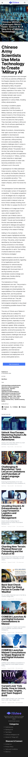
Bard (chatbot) (5, 394)
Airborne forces (5, 388)
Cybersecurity (9, 727)
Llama (14, 396)
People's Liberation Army (7, 399)
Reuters (3, 401)
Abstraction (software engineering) (10, 387)
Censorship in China (14, 394)
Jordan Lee (3, 702)
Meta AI (19, 396)
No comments (12, 35)
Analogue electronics (6, 390)
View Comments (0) (14, 364)
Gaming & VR (5, 682)
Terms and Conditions (11, 749)
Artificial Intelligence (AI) (11, 19)
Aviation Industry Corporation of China (10, 393)
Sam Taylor (3, 599)
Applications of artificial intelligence (10, 391)
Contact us (8, 744)
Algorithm (12, 388)
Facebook (10, 396)
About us (7, 751)
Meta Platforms (5, 398)
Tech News (4, 581)
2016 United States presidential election (11, 385)
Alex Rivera (4, 379)
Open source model (14, 398)
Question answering (19, 399)
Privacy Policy (9, 746)
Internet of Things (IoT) (11, 737)
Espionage (4, 396)
